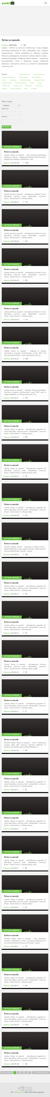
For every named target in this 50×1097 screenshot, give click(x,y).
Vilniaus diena (18, 85)
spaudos (4, 88)
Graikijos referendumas (8, 77)
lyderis (4, 80)
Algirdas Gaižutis (23, 77)
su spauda (34, 88)
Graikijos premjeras (24, 74)
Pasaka (32, 83)
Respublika (28, 85)
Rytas (25, 88)
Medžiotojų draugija (25, 80)
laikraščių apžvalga (15, 88)
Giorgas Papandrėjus (39, 74)
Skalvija (39, 83)
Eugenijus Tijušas (40, 80)
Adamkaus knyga (7, 83)
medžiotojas (13, 80)
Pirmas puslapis (6, 1072)
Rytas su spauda (11, 152)
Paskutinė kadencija (20, 83)
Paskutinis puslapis (42, 1072)
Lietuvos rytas (6, 85)
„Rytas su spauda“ (11, 147)
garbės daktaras (36, 77)
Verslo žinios (38, 85)
